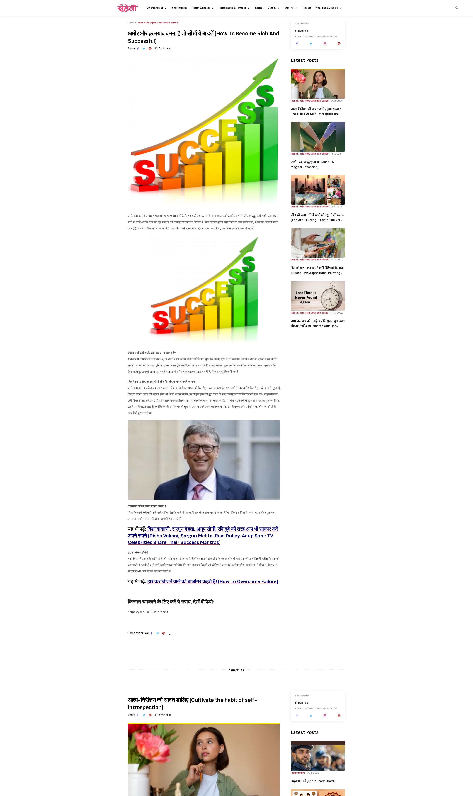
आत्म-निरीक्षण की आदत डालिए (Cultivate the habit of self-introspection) (316, 111)
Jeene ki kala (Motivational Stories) (157, 22)
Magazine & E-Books (327, 7)
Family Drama (298, 772)
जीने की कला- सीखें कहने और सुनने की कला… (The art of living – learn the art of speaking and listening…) (318, 217)
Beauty (272, 7)
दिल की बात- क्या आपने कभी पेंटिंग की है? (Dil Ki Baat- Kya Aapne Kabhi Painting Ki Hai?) (317, 270)
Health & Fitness (201, 7)
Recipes (259, 7)
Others (289, 7)
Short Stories (180, 7)
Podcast (306, 7)
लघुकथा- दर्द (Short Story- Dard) (313, 781)
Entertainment (155, 7)
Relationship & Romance (233, 7)
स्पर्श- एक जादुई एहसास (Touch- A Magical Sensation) (312, 164)
